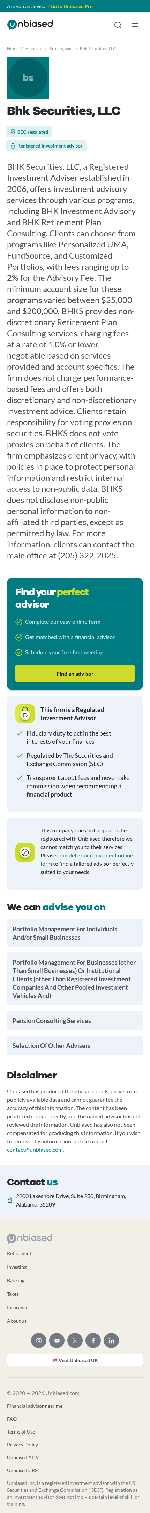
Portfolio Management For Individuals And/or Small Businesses (65, 933)
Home (12, 48)
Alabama (33, 48)
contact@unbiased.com (35, 1149)
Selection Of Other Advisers (52, 1045)
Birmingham (61, 48)
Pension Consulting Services (52, 1020)
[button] (118, 25)
